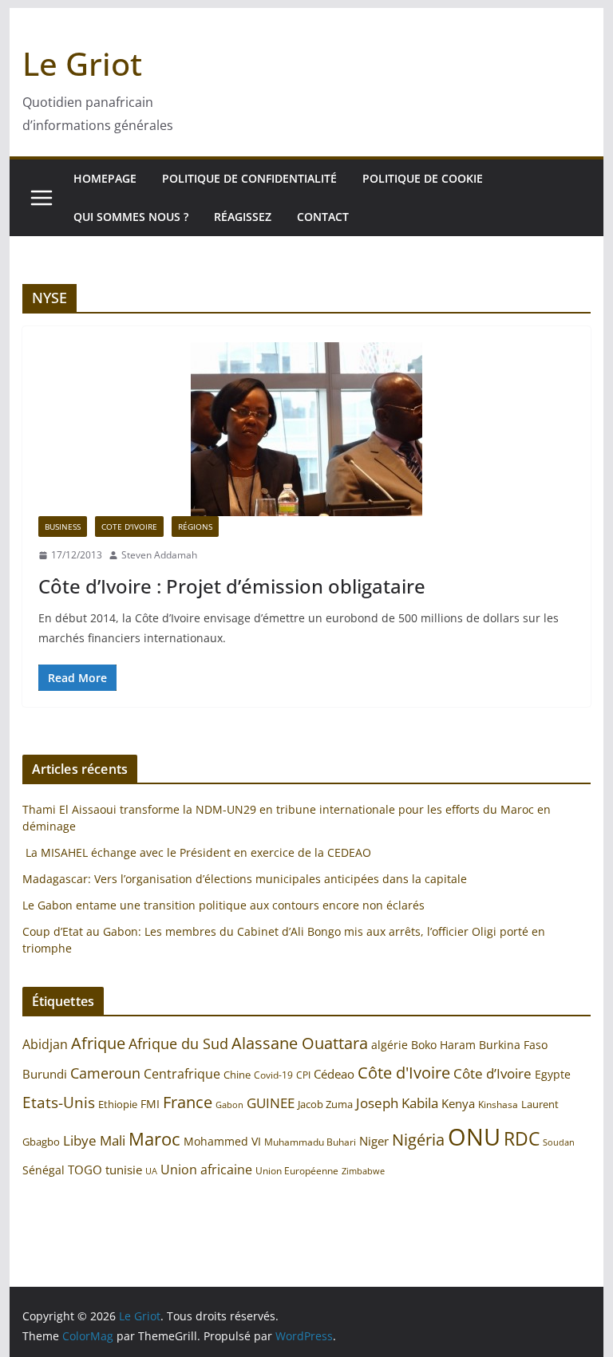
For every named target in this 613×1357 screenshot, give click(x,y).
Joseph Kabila (397, 1103)
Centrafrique (182, 1074)
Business (63, 526)
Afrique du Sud (178, 1043)
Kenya (458, 1103)
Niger (374, 1141)
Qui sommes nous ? (130, 216)
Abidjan (45, 1044)
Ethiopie (117, 1104)
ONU (474, 1137)
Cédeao (334, 1074)
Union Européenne (296, 1170)
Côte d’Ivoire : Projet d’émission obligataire (231, 586)
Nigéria (418, 1139)
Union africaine (206, 1169)
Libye (80, 1140)
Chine (237, 1074)
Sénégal (43, 1170)
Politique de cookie (422, 178)
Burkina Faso (513, 1044)
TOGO (85, 1170)
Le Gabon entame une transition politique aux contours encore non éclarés (223, 905)
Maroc (154, 1138)
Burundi (44, 1074)
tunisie (123, 1170)
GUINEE (271, 1103)
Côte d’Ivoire (492, 1073)
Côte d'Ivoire (404, 1072)
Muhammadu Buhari (310, 1142)
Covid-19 (273, 1075)
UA (151, 1171)
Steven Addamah (159, 555)
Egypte (553, 1074)
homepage (104, 178)
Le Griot (82, 63)
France (187, 1102)
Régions (195, 526)
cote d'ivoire (129, 526)
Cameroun (105, 1073)
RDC (522, 1138)
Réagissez (242, 216)
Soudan (559, 1142)
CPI (303, 1075)
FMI (150, 1103)
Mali (112, 1140)
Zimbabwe (363, 1171)
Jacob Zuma (325, 1104)
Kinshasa (498, 1104)
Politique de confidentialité (249, 178)
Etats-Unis (58, 1102)
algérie (389, 1044)
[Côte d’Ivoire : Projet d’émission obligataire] (306, 429)
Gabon (229, 1104)
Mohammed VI (222, 1141)
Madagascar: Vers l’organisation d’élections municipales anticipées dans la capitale (244, 878)
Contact (323, 216)
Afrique (98, 1043)
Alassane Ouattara (299, 1043)
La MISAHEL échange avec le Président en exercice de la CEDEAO (196, 852)
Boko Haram (443, 1044)
